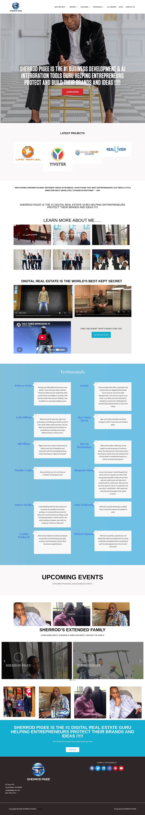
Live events (32, 235)
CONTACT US (130, 7)
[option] (36, 660)
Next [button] (140, 661)
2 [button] (71, 679)
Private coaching (72, 235)
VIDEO (110, 614)
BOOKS (111, 259)
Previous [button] (4, 661)
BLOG (121, 7)
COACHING (84, 7)
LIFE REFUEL (71, 259)
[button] (16, 156)
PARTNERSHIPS (111, 235)
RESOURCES (97, 7)
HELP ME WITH (60, 7)
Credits (39, 809)
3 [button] (73, 679)
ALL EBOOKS (111, 7)
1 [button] (70, 679)
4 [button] (74, 679)
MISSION (73, 7)
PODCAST (71, 614)
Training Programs (32, 259)
